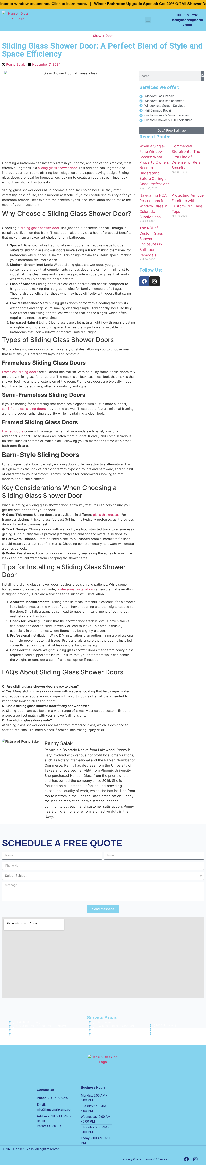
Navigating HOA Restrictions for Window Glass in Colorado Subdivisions (153, 206)
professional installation (75, 589)
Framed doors (12, 431)
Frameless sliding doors (20, 372)
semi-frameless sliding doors (24, 409)
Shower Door (103, 36)
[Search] (202, 76)
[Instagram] (154, 281)
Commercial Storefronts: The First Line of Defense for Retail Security (187, 157)
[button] (148, 20)
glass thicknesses (106, 515)
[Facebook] (144, 281)
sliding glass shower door (57, 168)
